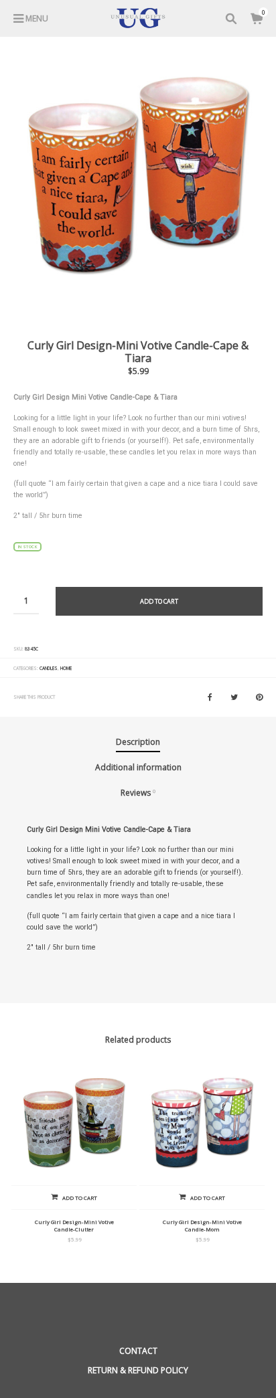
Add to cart (159, 601)
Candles (49, 668)
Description (138, 742)
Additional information (138, 767)
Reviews (138, 792)
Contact (138, 1351)
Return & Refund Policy (138, 1370)
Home (66, 668)
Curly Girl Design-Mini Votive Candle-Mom (202, 1225)
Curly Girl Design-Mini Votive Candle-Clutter (74, 1225)
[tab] (138, 742)
